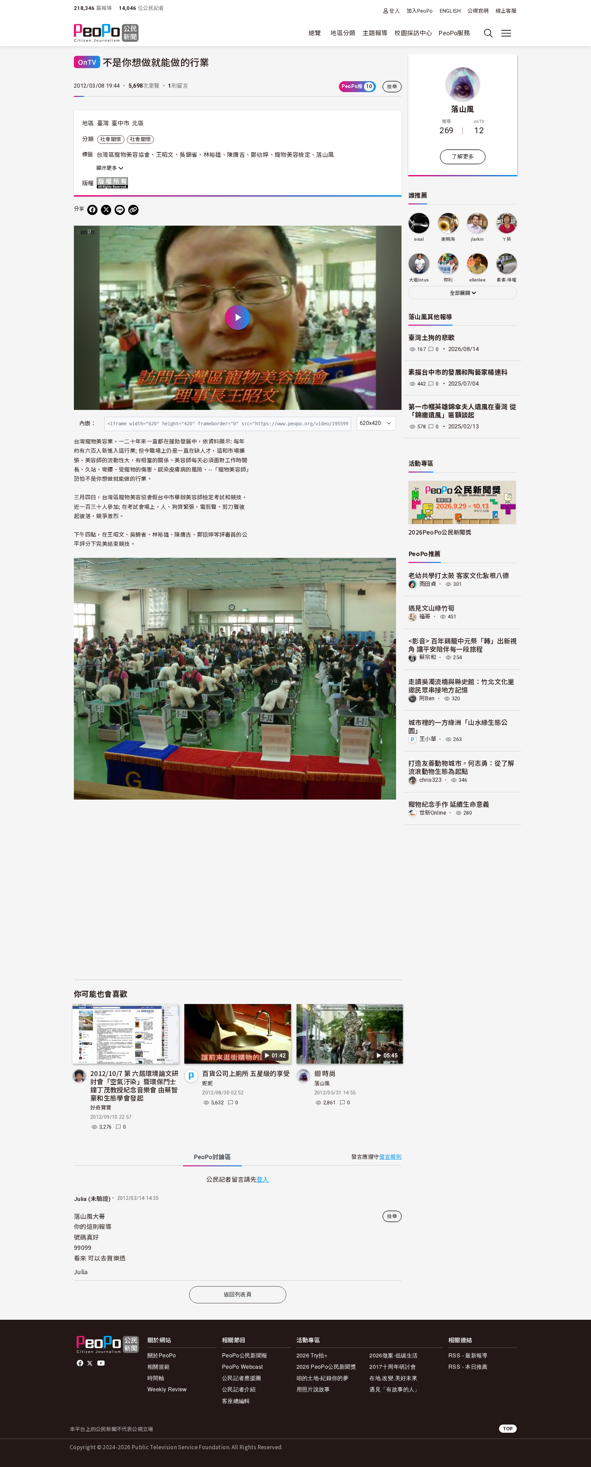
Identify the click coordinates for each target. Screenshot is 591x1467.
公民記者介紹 (238, 1389)
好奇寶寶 (100, 1108)
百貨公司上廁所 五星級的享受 (246, 1073)
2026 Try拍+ (312, 1355)
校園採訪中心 (413, 33)
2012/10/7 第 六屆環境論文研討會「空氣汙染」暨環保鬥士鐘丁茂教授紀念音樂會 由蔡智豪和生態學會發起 (134, 1085)
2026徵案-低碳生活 (393, 1355)
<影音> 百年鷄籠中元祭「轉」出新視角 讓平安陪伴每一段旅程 (462, 644)
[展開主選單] (506, 33)
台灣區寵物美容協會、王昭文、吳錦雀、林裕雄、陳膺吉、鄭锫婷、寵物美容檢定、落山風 (215, 154)
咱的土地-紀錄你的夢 (323, 1378)
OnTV (87, 62)
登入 (394, 10)
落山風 (322, 1083)
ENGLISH (450, 11)
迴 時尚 (325, 1073)
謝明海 (448, 239)
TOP (508, 1428)
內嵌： (87, 423)
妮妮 (207, 1083)
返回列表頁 (238, 1294)
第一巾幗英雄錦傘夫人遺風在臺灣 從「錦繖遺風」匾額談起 (462, 411)
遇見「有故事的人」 (394, 1389)
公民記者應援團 (241, 1378)
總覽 (314, 33)
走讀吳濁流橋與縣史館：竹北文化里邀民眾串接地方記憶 (461, 685)
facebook (80, 1363)
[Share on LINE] (120, 210)
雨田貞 (427, 584)
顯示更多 (107, 168)
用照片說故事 (313, 1389)
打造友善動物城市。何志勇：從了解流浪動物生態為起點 (461, 767)
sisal (419, 239)
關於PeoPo (161, 1355)
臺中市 (120, 123)
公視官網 (478, 11)
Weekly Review (167, 1389)
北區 (138, 123)
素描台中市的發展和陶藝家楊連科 (458, 372)
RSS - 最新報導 (468, 1355)
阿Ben (426, 698)
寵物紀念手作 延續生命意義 (448, 803)
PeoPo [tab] (212, 1157)
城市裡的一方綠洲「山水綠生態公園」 (458, 726)
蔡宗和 (427, 657)
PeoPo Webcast (242, 1366)
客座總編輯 (236, 1401)
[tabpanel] (238, 1227)
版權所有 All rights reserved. (114, 182)
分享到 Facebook (392, 235)
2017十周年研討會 (392, 1366)
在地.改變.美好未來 (393, 1378)
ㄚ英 (506, 239)
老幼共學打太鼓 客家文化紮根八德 (458, 575)
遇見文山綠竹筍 (431, 607)
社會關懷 (110, 139)
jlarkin (477, 239)
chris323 (430, 780)
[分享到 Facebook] (92, 210)
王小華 (427, 739)
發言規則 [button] (390, 1157)
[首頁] (106, 33)
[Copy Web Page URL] (133, 210)
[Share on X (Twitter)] (106, 210)
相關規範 (158, 1366)
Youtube (101, 1363)
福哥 (425, 616)
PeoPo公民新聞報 (244, 1355)
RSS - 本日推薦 (468, 1366)
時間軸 (155, 1378)
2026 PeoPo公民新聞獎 (326, 1366)
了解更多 (462, 156)
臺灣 (103, 123)
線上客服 (506, 11)
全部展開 (461, 293)
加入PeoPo (420, 11)
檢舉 (392, 86)
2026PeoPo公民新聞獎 (439, 532)
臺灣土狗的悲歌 (431, 338)
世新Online (432, 813)
